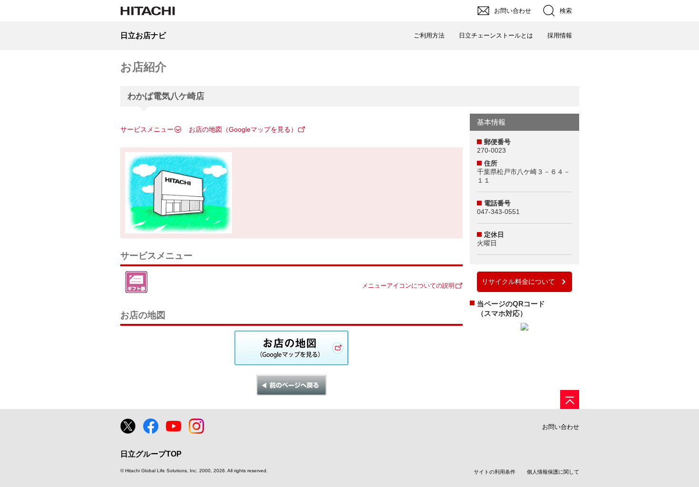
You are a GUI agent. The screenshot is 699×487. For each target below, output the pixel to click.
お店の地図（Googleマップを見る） (243, 129)
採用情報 (559, 35)
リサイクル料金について (518, 281)
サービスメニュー (147, 129)
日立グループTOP (151, 454)
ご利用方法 (429, 35)
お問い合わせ (560, 426)
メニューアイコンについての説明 (408, 285)
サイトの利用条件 (494, 472)
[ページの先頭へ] (569, 399)
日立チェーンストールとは (496, 35)
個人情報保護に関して (553, 472)
